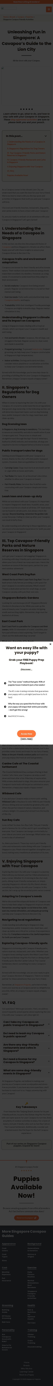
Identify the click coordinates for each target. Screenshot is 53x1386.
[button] (26, 733)
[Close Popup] (50, 644)
